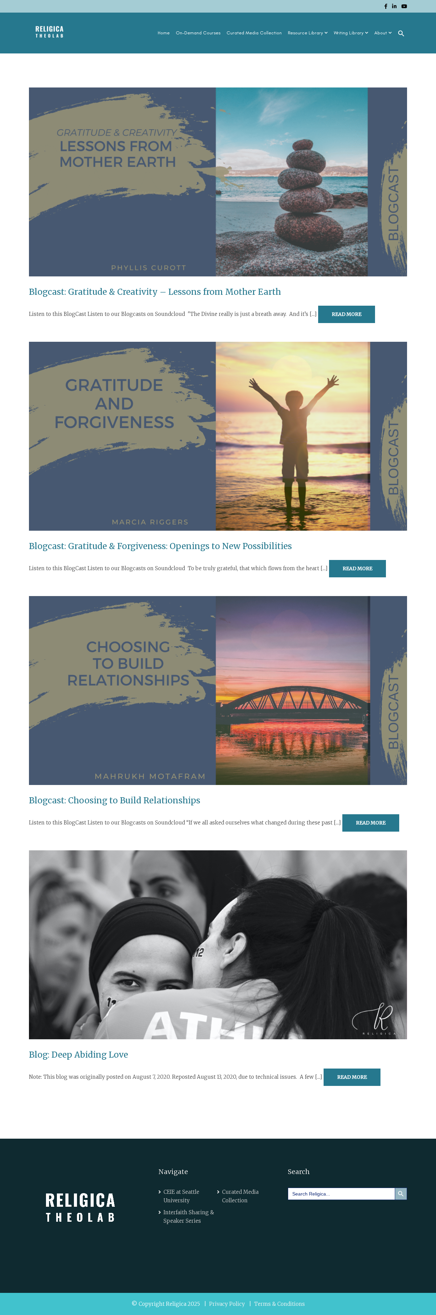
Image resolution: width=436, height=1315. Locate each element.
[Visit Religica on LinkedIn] (317, 1215)
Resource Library (305, 33)
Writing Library (348, 33)
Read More (346, 314)
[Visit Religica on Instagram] (356, 1215)
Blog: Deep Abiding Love (78, 1054)
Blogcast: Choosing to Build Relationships (114, 800)
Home (164, 33)
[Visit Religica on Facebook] (298, 1215)
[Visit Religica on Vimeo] (336, 1215)
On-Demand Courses (198, 33)
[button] (401, 33)
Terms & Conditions (279, 1304)
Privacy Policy (227, 1304)
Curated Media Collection (254, 33)
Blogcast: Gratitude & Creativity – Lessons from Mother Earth (155, 292)
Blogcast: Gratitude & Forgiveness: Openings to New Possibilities (160, 546)
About (380, 33)
